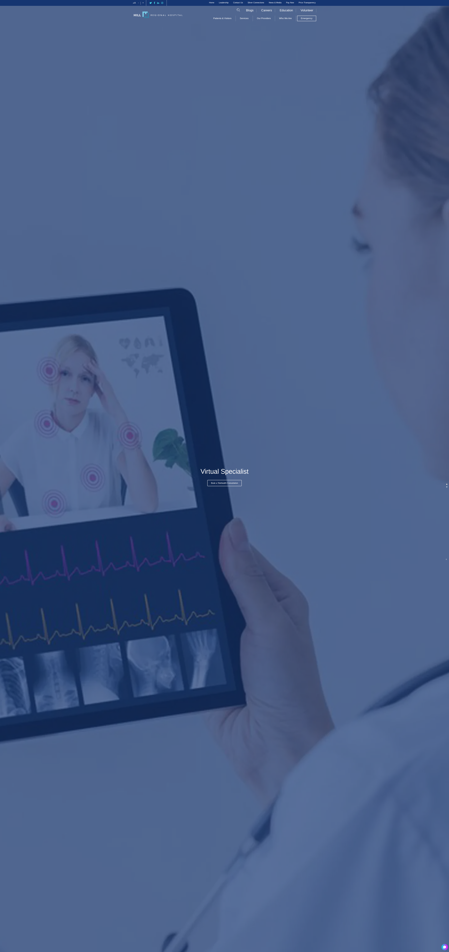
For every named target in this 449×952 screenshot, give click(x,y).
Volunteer (307, 10)
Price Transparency (307, 3)
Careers (266, 10)
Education (286, 10)
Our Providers (264, 18)
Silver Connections (256, 3)
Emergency (306, 18)
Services (244, 18)
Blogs (249, 10)
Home (211, 3)
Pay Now (290, 3)
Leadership (223, 3)
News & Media (275, 3)
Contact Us (238, 3)
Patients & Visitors (222, 18)
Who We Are (285, 18)
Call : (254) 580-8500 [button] (224, 483)
